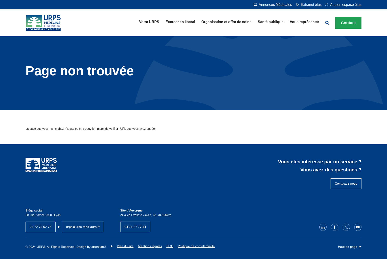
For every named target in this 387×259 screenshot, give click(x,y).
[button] (327, 22)
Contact (348, 23)
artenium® (98, 246)
